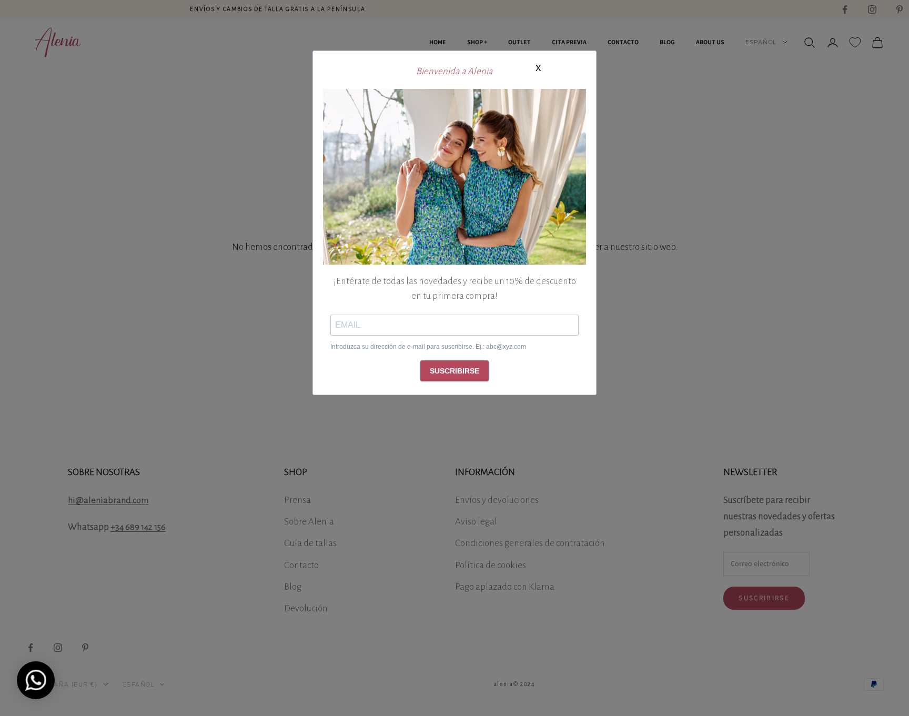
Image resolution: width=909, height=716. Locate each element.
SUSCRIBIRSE (454, 371)
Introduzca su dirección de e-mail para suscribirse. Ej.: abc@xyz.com (428, 346)
